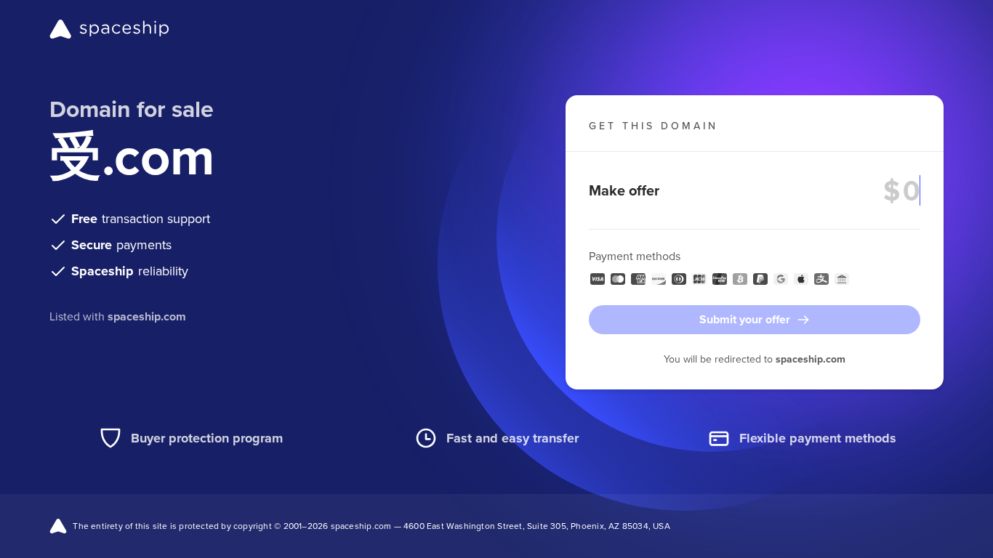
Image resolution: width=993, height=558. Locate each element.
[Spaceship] (109, 29)
